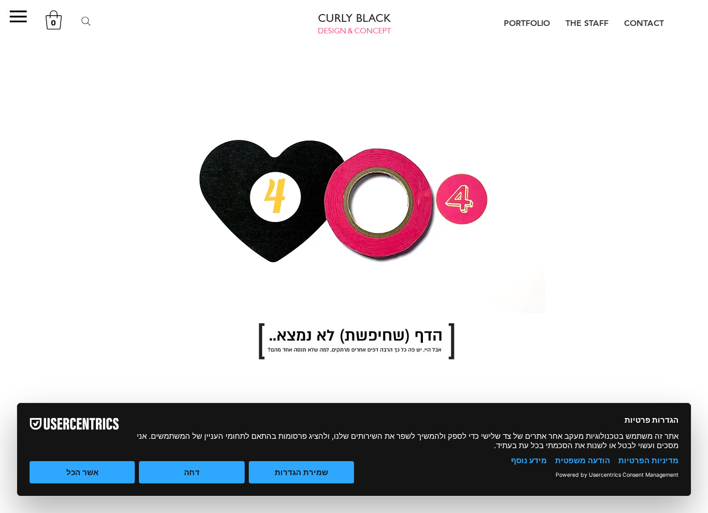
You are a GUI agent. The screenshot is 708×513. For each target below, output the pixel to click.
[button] (18, 16)
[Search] (86, 21)
